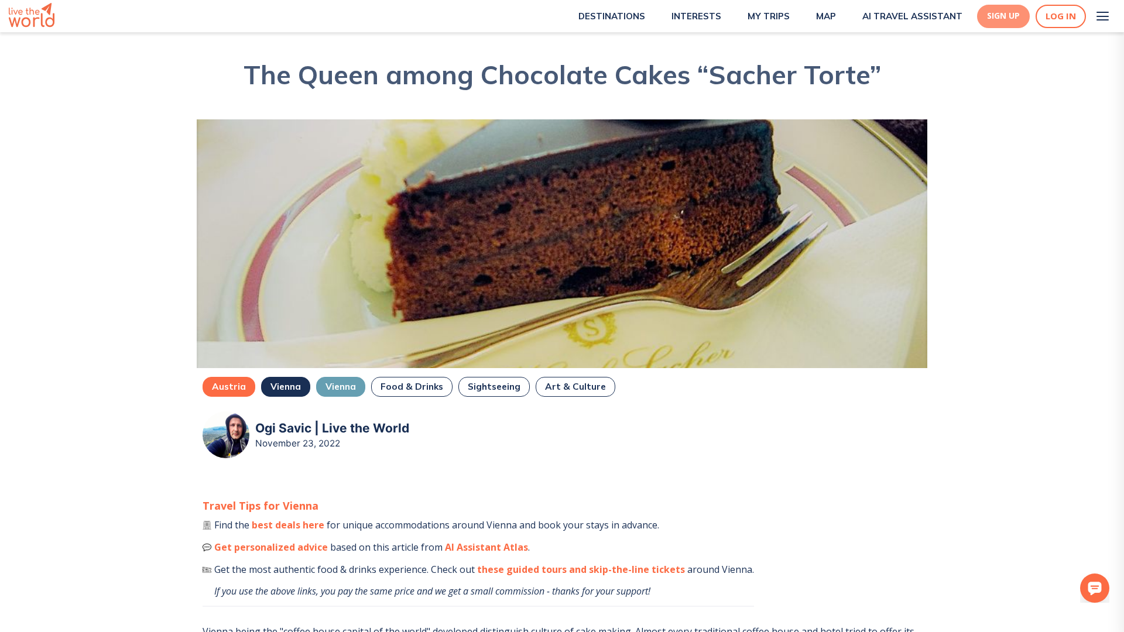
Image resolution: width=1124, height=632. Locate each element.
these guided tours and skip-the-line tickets (581, 569)
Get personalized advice (271, 547)
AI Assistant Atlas (486, 547)
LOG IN (1061, 16)
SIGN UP (1003, 15)
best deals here (288, 524)
